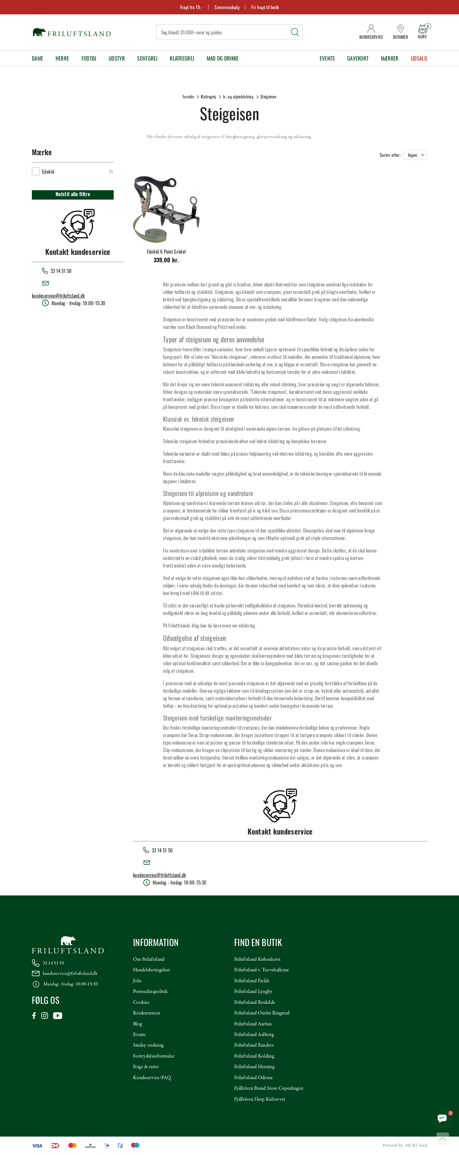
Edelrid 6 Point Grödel (166, 251)
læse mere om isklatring (234, 625)
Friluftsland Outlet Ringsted (261, 1013)
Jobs (137, 981)
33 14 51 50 (53, 963)
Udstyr (117, 58)
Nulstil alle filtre (73, 194)
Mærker (390, 58)
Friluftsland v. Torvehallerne (261, 970)
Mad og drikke (223, 58)
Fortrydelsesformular (153, 1056)
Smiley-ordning (148, 1045)
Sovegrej (147, 58)
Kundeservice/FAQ (152, 1077)
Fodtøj (88, 58)
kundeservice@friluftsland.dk (58, 295)
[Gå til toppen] (443, 1139)
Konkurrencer (146, 1013)
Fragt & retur (146, 1066)
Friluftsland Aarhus (253, 1024)
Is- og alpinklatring (238, 96)
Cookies (141, 1002)
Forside (188, 96)
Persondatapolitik (150, 991)
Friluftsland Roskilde (254, 1002)
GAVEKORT (357, 58)
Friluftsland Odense (253, 1077)
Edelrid (48, 171)
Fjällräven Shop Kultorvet (259, 1099)
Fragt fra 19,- (191, 7)
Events (327, 58)
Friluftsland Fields (251, 981)
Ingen (412, 154)
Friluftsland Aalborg (254, 1034)
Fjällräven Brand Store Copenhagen (268, 1088)
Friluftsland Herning (254, 1066)
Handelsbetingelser (151, 970)
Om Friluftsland (149, 959)
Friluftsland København (257, 959)
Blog (137, 1024)
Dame (37, 58)
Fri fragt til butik (265, 7)
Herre (62, 58)
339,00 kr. (166, 261)
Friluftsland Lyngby (253, 991)
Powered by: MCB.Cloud (405, 1145)
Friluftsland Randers (254, 1045)
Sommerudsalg (227, 7)
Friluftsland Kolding (254, 1056)
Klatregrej (182, 58)
